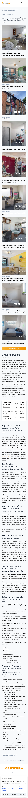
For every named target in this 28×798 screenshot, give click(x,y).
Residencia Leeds (8, 411)
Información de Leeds (9, 728)
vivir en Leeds (18, 480)
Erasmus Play (6, 456)
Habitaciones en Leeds (9, 726)
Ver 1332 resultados (14, 348)
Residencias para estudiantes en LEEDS (14, 747)
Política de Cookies (8, 788)
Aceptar (22, 794)
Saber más (5, 794)
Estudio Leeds (7, 414)
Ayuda (14, 773)
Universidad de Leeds (10, 694)
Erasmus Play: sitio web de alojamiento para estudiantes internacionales (13, 9)
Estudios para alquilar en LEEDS (12, 743)
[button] (14, 37)
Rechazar (14, 794)
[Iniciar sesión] (22, 3)
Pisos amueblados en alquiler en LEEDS (14, 745)
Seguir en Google (14, 762)
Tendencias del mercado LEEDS (12, 749)
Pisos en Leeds (7, 724)
